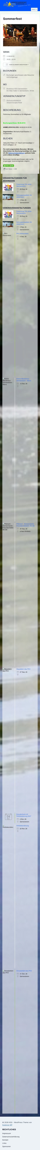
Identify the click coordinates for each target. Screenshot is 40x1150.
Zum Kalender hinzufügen (18, 64)
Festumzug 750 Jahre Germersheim (23, 185)
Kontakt (5, 1140)
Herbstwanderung (22, 825)
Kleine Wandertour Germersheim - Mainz (23, 380)
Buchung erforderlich (14, 100)
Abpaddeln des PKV (23, 669)
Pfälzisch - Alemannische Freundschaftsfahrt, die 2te (25, 525)
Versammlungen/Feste (14, 102)
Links (4, 1143)
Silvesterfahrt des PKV (24, 971)
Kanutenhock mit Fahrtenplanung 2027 (23, 815)
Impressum (6, 1133)
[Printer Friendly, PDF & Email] (8, 165)
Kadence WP (7, 1125)
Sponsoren (6, 1146)
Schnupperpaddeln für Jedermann (24, 196)
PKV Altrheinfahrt (22, 233)
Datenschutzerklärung (16, 153)
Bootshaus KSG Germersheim (17, 88)
